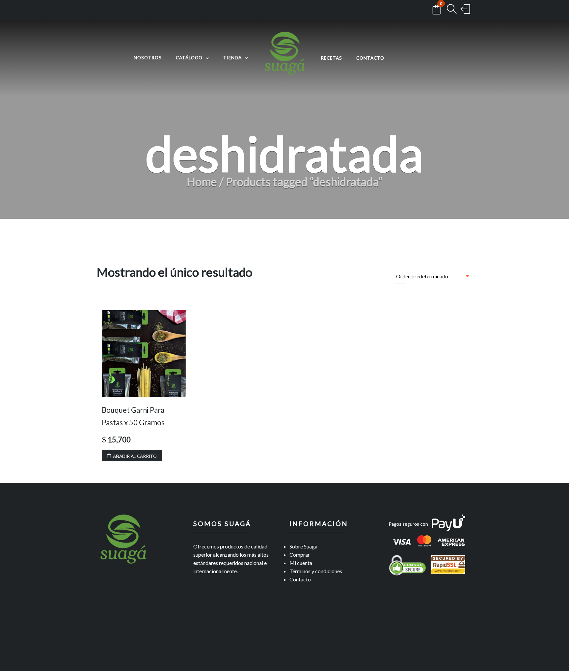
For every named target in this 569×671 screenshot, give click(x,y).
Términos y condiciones (315, 571)
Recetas (331, 58)
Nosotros (148, 57)
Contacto (370, 58)
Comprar (299, 554)
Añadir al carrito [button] (135, 456)
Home (202, 181)
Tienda (232, 57)
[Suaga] (284, 58)
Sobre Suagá (303, 546)
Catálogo (189, 57)
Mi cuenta (300, 563)
